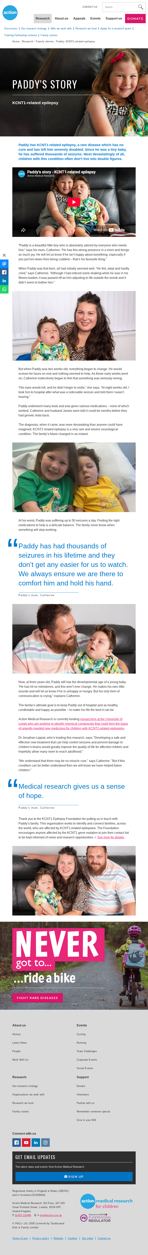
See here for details (110, 837)
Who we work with (61, 28)
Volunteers (83, 1094)
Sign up (75, 1176)
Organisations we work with (28, 1094)
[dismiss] (4, 255)
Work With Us (20, 1059)
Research (28, 41)
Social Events (85, 1068)
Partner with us (85, 1103)
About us (61, 18)
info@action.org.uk (51, 1215)
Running (81, 1042)
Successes (10, 28)
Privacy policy (40, 1238)
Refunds (58, 1238)
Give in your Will (86, 1120)
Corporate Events (87, 1059)
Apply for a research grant (115, 28)
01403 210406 (23, 1215)
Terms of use (20, 1238)
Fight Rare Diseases (37, 998)
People (16, 1051)
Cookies (72, 1238)
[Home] (106, 1201)
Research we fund (86, 28)
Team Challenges (87, 1051)
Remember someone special (93, 1111)
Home (15, 41)
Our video (87, 1238)
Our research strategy (34, 28)
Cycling (81, 1034)
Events (95, 18)
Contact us (89, 7)
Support (83, 1077)
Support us (114, 18)
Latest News (19, 1042)
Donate (135, 18)
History (16, 1034)
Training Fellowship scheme (20, 35)
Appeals (79, 18)
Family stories (45, 41)
